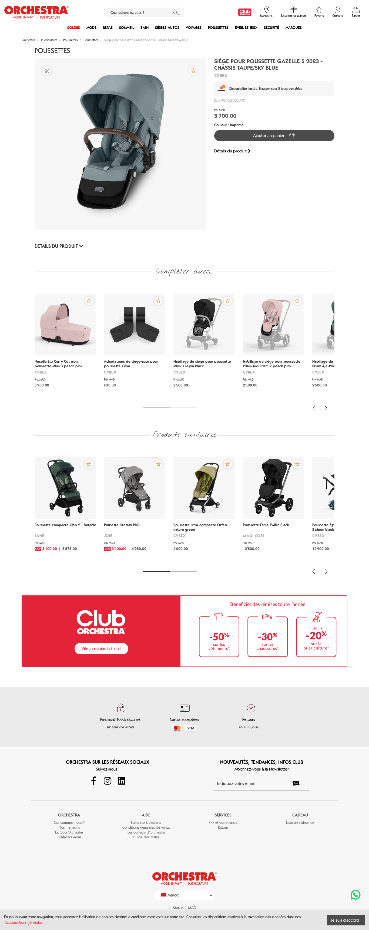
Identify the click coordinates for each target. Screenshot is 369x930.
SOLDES (73, 27)
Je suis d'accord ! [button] (346, 920)
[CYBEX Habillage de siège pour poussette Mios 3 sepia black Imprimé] (204, 324)
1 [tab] (156, 571)
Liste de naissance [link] (300, 822)
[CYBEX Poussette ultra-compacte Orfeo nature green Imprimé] (204, 488)
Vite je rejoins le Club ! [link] (101, 648)
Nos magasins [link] (69, 827)
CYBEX (220, 75)
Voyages (194, 27)
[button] (193, 71)
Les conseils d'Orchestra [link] (146, 832)
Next (326, 408)
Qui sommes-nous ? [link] (69, 822)
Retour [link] (223, 827)
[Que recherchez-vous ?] (176, 12)
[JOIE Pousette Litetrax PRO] (134, 488)
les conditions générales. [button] (24, 922)
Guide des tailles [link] (146, 837)
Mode (91, 27)
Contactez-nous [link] (69, 837)
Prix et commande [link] (223, 822)
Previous (314, 408)
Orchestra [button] (69, 815)
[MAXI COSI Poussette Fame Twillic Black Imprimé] (273, 488)
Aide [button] (146, 815)
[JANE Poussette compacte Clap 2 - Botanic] (65, 488)
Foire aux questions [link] (146, 822)
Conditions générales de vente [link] (146, 827)
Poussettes (218, 27)
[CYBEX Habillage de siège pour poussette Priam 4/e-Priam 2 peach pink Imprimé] (273, 324)
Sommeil (126, 27)
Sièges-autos (167, 27)
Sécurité (271, 27)
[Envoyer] (299, 783)
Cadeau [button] (300, 815)
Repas (108, 27)
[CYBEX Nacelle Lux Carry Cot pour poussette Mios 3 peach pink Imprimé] (65, 324)
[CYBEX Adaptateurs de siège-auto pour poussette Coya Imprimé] (134, 324)
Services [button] (223, 815)
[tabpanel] (65, 347)
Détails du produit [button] (57, 246)
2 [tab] (183, 571)
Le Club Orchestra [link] (69, 832)
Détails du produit (231, 151)
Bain (144, 27)
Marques (294, 27)
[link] (245, 12)
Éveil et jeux (246, 27)
